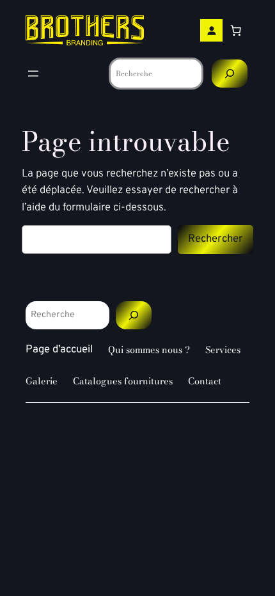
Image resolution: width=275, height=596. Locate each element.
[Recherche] (229, 73)
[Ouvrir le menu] (33, 73)
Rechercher (215, 239)
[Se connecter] (211, 30)
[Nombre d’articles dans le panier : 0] (236, 30)
